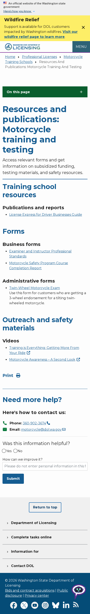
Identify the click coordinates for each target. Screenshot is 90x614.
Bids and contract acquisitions (29, 591)
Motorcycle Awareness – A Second (42, 360)
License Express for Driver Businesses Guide (45, 215)
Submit (13, 479)
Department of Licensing (31, 523)
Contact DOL (20, 566)
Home (10, 57)
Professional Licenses (39, 57)
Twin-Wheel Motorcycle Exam (34, 288)
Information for (22, 552)
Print (8, 375)
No (20, 451)
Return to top (45, 507)
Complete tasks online (29, 537)
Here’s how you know (17, 11)
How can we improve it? (22, 459)
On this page (18, 92)
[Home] (22, 44)
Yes (9, 451)
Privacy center (37, 596)
